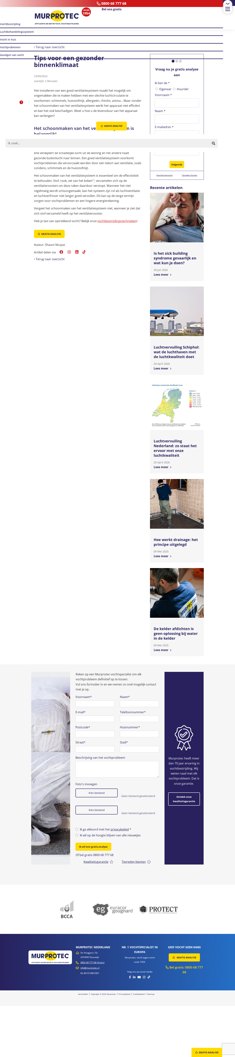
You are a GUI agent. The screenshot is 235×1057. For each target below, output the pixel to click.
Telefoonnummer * (168, 143)
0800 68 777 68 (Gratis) (92, 962)
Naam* (125, 697)
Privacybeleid (124, 994)
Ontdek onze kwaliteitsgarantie (184, 799)
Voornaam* (83, 697)
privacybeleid (120, 829)
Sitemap (150, 994)
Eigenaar (165, 89)
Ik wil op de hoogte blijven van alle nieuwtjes (110, 835)
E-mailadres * (164, 127)
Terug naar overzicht (50, 47)
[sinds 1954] (57, 18)
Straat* (80, 742)
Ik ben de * (162, 83)
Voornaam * (163, 95)
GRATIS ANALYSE (186, 957)
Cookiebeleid (138, 994)
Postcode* (82, 727)
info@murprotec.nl (90, 967)
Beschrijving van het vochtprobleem (100, 758)
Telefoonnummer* (133, 712)
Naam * (160, 111)
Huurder (183, 89)
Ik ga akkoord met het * (105, 829)
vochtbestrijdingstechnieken (117, 221)
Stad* (124, 742)
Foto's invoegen (86, 784)
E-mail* (80, 712)
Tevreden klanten (189, 175)
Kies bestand (97, 793)
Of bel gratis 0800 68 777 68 (94, 855)
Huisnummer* (130, 727)
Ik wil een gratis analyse (93, 846)
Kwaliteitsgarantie (164, 175)
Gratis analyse (51, 234)
